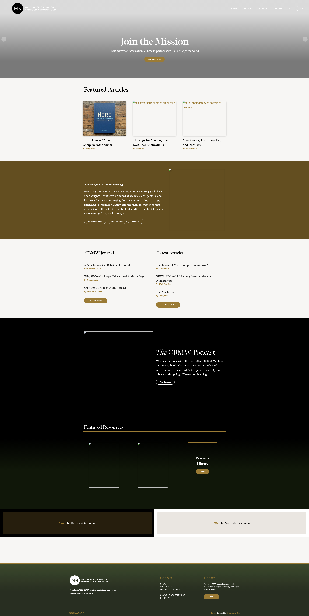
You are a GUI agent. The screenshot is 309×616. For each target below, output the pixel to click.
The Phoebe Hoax (166, 292)
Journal (233, 8)
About (278, 8)
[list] (154, 39)
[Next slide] (305, 39)
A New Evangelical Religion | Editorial (107, 265)
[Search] (290, 8)
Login (213, 613)
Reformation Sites (234, 613)
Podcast (264, 8)
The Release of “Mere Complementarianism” (182, 265)
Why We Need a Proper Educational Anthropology (114, 276)
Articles (249, 8)
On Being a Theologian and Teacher (105, 287)
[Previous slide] (3, 39)
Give (301, 8)
